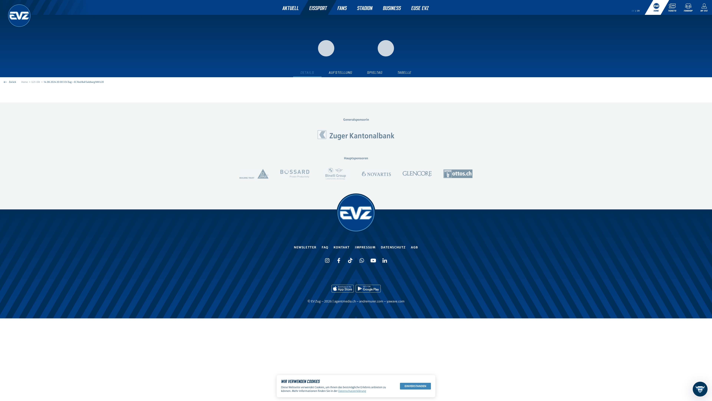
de (633, 11)
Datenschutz (393, 247)
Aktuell (290, 8)
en (638, 11)
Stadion (365, 8)
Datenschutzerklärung (352, 391)
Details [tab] (307, 72)
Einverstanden (415, 386)
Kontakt (342, 247)
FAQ (325, 247)
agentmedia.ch (345, 301)
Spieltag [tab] (374, 72)
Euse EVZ (419, 8)
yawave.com (396, 301)
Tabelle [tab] (404, 72)
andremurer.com (371, 301)
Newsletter (305, 247)
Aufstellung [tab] (340, 72)
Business (392, 8)
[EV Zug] (19, 15)
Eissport (318, 8)
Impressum (365, 247)
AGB (414, 247)
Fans (342, 8)
